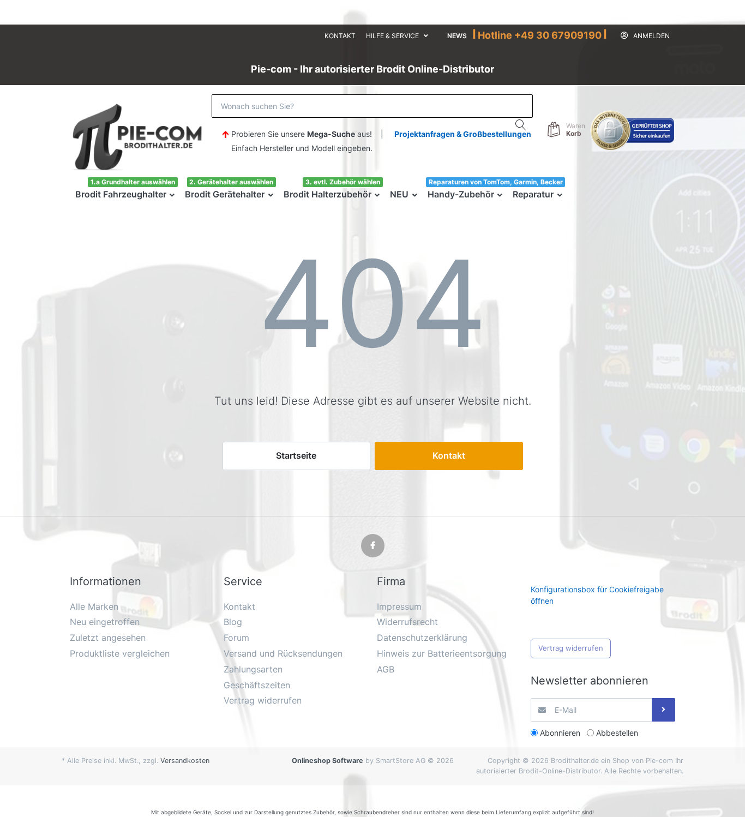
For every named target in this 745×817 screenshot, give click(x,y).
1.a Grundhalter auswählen (133, 182)
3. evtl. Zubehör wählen (342, 182)
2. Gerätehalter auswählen (231, 182)
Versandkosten (184, 760)
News (457, 36)
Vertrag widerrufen (570, 648)
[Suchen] (521, 124)
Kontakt (340, 36)
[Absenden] (663, 710)
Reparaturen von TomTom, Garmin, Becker (496, 182)
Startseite (296, 455)
